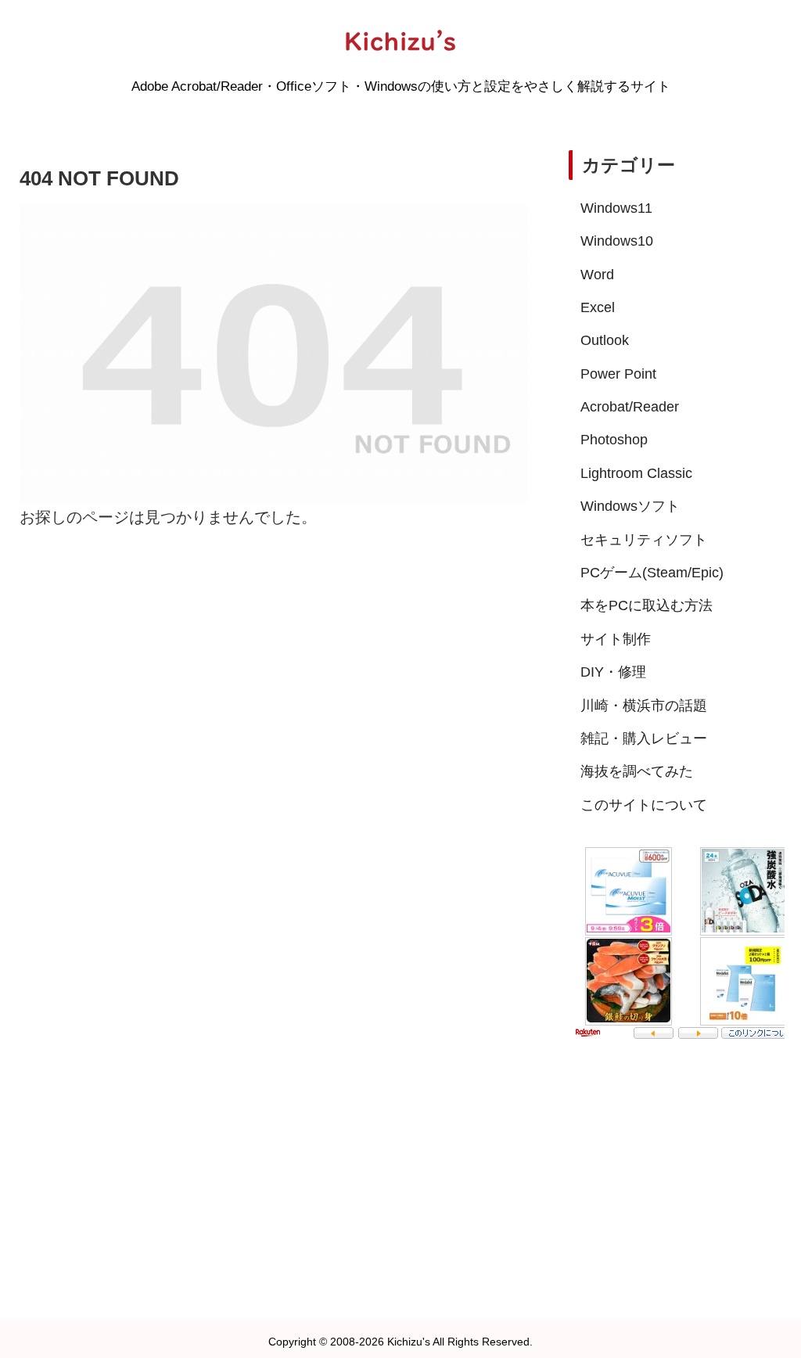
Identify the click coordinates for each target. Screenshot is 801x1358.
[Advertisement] (677, 1170)
